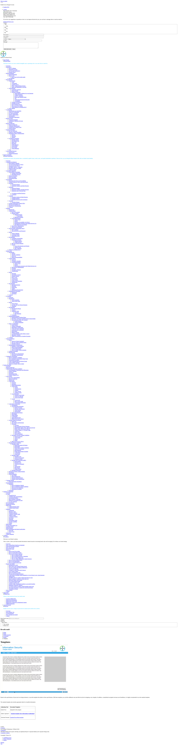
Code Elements (17, 388)
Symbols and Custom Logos (15, 127)
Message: (5, 41)
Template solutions (13, 513)
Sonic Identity (12, 108)
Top (1, 743)
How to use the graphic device (15, 560)
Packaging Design (18, 459)
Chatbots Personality (13, 351)
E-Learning (8, 296)
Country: (5, 39)
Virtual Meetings (15, 148)
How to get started (16, 212)
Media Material (9, 528)
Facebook (11, 183)
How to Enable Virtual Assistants (19, 350)
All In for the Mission (13, 568)
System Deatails (17, 321)
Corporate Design (15, 234)
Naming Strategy (15, 276)
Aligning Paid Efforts (16, 173)
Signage (10, 122)
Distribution (14, 292)
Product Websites (15, 233)
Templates (14, 306)
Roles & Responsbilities (17, 257)
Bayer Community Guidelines (15, 357)
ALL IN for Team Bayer (14, 165)
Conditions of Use (7, 737)
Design (10, 232)
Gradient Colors (17, 392)
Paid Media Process (16, 174)
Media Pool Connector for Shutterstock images (16, 602)
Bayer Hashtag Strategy (17, 104)
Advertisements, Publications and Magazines (19, 370)
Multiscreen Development (17, 289)
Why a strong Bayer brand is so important (15, 545)
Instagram (11, 187)
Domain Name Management (18, 479)
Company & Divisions (17, 102)
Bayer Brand (6, 59)
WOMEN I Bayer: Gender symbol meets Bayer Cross (21, 577)
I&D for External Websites (17, 243)
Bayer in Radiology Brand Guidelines (20, 486)
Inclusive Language (16, 92)
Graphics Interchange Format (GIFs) (17, 203)
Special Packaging (18, 434)
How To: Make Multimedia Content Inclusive (22, 558)
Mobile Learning (15, 332)
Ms (7, 28)
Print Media (14, 414)
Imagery (13, 137)
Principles (14, 273)
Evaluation (14, 315)
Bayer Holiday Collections (15, 499)
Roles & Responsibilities (17, 347)
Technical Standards (18, 322)
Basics (10, 340)
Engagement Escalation (14, 360)
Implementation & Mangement (15, 345)
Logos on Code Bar (18, 396)
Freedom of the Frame (19, 395)
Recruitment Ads (15, 141)
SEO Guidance (15, 229)
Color (13, 82)
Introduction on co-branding (15, 111)
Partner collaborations (13, 114)
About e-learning (15, 299)
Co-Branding (9, 109)
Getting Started (12, 211)
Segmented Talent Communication (16, 133)
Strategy (13, 253)
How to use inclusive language (15, 553)
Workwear (8, 533)
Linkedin (11, 195)
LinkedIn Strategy (16, 198)
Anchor (16, 387)
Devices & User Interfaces (17, 487)
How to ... (8, 550)
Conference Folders (13, 516)
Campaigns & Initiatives (11, 162)
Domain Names (15, 213)
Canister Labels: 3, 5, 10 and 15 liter (22, 430)
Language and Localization (18, 330)
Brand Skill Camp (10, 548)
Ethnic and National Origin (20, 97)
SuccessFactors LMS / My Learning (20, 320)
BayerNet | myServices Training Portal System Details (23, 318)
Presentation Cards (13, 520)
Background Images (10, 504)
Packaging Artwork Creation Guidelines (20, 435)
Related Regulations (13, 153)
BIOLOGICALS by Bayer (18, 419)
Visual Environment (13, 119)
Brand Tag (14, 421)
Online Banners (15, 144)
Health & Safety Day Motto (15, 168)
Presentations (14, 405)
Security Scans (17, 247)
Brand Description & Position (20, 445)
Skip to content (4, 1)
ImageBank (11, 472)
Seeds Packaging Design (17, 412)
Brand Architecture (10, 123)
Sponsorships (12, 116)
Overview (8, 65)
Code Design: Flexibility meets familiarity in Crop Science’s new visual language (26, 575)
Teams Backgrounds (16, 417)
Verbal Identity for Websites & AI (19, 107)
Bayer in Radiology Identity (18, 485)
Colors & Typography (19, 449)
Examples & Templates (14, 138)
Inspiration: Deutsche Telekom (15, 585)
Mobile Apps (9, 251)
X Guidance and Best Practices (18, 193)
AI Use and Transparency (14, 70)
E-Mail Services (17, 242)
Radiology (11, 484)
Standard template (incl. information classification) (22, 713)
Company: (5, 37)
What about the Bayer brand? (12, 546)
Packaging (11, 372)
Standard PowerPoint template (17, 717)
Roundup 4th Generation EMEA (19, 460)
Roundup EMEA (15, 455)
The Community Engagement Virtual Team (18, 358)
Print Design (17, 467)
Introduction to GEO (13, 565)
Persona (13, 134)
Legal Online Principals (11, 151)
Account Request (7, 605)
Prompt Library (12, 72)
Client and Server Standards (18, 328)
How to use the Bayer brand (15, 552)
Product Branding (7, 365)
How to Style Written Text (17, 557)
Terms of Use (17, 219)
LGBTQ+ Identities (18, 95)
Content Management (16, 348)
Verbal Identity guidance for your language (23, 93)
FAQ (10, 149)
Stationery (8, 509)
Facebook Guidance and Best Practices (20, 185)
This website (6, 624)
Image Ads (14, 142)
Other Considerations (13, 323)
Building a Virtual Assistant (18, 346)
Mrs (7, 26)
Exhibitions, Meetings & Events (16, 121)
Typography (14, 83)
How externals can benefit (12, 614)
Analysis (14, 310)
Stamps (10, 523)
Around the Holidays (13, 497)
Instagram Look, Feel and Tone (18, 190)
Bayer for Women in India (14, 572)
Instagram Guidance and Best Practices (20, 189)
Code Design (12, 381)
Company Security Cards (14, 514)
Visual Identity (12, 80)
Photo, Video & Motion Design (18, 85)
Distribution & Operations (14, 291)
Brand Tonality (15, 90)
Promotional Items (13, 178)
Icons (15, 465)
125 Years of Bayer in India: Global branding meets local (21, 586)
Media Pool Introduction (11, 600)
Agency (16, 439)
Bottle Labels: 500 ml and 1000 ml (22, 429)
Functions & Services (16, 239)
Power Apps (11, 531)
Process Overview (18, 436)
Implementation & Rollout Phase (19, 317)
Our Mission (11, 78)
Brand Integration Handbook (15, 481)
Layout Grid (17, 400)
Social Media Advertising (14, 172)
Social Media (14, 146)
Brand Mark (17, 446)
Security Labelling (13, 521)
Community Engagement (11, 356)
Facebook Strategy (16, 184)
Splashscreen (14, 282)
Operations (14, 293)
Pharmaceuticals (9, 482)
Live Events (14, 147)
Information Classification (17, 327)
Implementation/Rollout (14, 316)
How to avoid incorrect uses (15, 562)
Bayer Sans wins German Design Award (18, 566)
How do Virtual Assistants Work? (19, 342)
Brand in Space (9, 118)
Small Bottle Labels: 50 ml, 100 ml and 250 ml (24, 427)
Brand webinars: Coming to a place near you (19, 579)
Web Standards (17, 313)
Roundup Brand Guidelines (15, 442)
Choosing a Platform (16, 269)
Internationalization (16, 284)
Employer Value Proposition (15, 132)
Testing (13, 288)
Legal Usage (17, 454)
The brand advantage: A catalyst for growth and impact (21, 587)
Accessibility (17, 101)
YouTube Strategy (16, 202)
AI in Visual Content (13, 571)
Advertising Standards (11, 170)
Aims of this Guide (16, 301)
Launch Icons (15, 278)
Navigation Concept (16, 274)
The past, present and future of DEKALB (18, 567)
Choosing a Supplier (16, 261)
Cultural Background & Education (22, 99)
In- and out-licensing (13, 113)
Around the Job (12, 495)
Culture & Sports (12, 169)
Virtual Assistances (10, 338)
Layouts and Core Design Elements (19, 304)
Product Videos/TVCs (14, 375)
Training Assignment (16, 326)
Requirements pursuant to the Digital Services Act (25, 223)
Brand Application (7, 154)
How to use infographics (14, 561)
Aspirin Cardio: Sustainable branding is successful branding (22, 584)
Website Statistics (18, 241)
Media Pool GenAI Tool (11, 601)
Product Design (17, 469)
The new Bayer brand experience (16, 574)
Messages (14, 136)
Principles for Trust (13, 69)
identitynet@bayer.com (8, 21)
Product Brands (12, 128)
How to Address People (17, 555)
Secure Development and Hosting (21, 246)
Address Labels (12, 515)
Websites (8, 208)
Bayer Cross (11, 75)
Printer (15, 440)
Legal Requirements (16, 218)
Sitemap (2, 742)
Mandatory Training (16, 335)
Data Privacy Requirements (15, 205)
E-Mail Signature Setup (14, 506)
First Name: (5, 34)
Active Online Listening (14, 362)
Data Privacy (12, 152)
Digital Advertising (13, 175)
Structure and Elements (19, 409)
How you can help (10, 547)
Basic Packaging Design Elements (21, 426)
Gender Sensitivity (18, 94)
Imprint (16, 221)
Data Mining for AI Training (20, 224)
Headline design (15, 139)
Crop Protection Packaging (18, 406)
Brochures (14, 143)
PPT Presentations (10, 502)
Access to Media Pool (11, 598)
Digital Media (15, 415)
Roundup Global (15, 444)
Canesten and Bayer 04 (14, 582)
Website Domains (18, 214)
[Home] (3, 56)
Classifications (15, 271)
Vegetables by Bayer (13, 589)
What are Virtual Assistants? (18, 341)
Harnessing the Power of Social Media (17, 180)
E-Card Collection (13, 501)
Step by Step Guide (18, 401)
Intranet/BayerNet (16, 236)
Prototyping (14, 287)
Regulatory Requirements (17, 355)
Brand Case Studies (10, 563)
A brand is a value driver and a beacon (17, 570)
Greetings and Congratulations (15, 496)
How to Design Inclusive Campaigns (20, 556)
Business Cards (12, 511)
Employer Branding (10, 129)
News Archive (9, 590)
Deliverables (14, 331)
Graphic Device (15, 84)
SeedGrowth (11, 576)
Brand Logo (11, 380)
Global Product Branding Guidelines (14, 368)
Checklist (14, 268)
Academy (5, 535)
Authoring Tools (15, 311)
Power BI (11, 530)
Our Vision (14, 475)
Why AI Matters (12, 68)
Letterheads (11, 510)
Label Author (17, 437)
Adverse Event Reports (17, 227)
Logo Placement (15, 393)
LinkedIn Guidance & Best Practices (20, 197)
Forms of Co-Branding (14, 112)
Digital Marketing (13, 474)
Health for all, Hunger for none (16, 500)
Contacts (11, 207)
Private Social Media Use (14, 204)
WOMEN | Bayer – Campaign (15, 167)
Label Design (17, 411)
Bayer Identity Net (10, 612)
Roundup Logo (17, 456)
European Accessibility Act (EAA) (22, 222)
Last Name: (5, 36)
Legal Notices (15, 279)
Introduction (11, 209)
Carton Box (17, 431)
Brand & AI (8, 67)
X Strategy (14, 194)
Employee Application (8, 491)
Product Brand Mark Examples (21, 451)
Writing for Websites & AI (14, 249)
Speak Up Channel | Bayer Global (16, 363)
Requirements (12, 352)
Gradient (16, 390)
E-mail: (5, 40)
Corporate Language (16, 89)
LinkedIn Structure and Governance (19, 199)
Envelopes (11, 518)
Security (13, 244)
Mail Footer (8, 505)
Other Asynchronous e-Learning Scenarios (21, 336)
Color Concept (17, 391)
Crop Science (9, 376)
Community (3, 730)
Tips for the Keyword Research (18, 231)
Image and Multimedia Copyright (19, 87)
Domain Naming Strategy (17, 477)
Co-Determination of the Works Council (20, 333)
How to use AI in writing (17, 106)
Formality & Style (16, 103)
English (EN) (6, 7)
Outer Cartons (17, 432)
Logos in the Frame (18, 397)
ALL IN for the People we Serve (16, 164)
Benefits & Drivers (16, 343)
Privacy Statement (7, 739)
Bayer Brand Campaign (14, 163)
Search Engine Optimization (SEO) (16, 228)
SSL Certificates (18, 248)
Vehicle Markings (10, 534)
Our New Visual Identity (14, 377)
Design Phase (15, 303)
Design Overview (18, 407)
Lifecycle (14, 256)
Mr (7, 31)
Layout (13, 398)
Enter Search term (4, 618)
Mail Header (9, 524)
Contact (5, 9)
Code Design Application (14, 403)
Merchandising (17, 450)
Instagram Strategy (16, 188)
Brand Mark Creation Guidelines (21, 447)
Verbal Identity (12, 88)
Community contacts (5, 733)
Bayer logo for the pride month (18, 77)
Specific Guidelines (16, 254)
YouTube (11, 200)
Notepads (11, 519)
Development (12, 237)
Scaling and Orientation (17, 281)
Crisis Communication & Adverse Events (18, 361)
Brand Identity (9, 79)
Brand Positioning (10, 73)
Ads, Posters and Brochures (18, 422)
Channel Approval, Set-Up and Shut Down (18, 182)
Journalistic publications (14, 117)
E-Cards (8, 494)
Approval (14, 259)
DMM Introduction (10, 603)
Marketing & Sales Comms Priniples (17, 471)
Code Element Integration (20, 402)
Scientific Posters (10, 526)
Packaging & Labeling (17, 489)
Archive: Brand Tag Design (15, 420)
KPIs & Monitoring (16, 476)
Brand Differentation (16, 385)
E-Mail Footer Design (13, 508)
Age (15, 98)
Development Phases (16, 308)
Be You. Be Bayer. (13, 131)
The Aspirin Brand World (14, 581)
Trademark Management (14, 126)
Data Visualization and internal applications (15, 529)
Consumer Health (10, 480)
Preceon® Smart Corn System (15, 580)
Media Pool (5, 592)
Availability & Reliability (17, 238)
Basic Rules (19, 216)
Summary (14, 383)
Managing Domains (18, 217)
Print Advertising (12, 177)
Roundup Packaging (16, 470)
